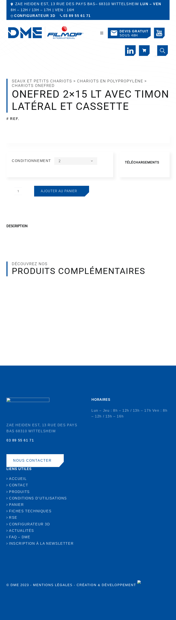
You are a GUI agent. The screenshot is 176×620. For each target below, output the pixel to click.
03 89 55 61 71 (77, 16)
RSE (13, 517)
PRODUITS (19, 492)
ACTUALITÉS (21, 530)
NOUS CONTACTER (32, 460)
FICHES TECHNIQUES (30, 511)
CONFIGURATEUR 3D (35, 16)
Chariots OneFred (33, 85)
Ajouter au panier (59, 191)
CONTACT (18, 485)
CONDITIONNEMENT (31, 161)
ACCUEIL (18, 479)
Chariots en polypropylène (110, 81)
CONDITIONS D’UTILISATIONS (38, 498)
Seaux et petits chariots (42, 81)
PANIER (16, 505)
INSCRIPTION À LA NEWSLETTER (41, 543)
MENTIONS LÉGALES (53, 585)
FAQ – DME (19, 537)
